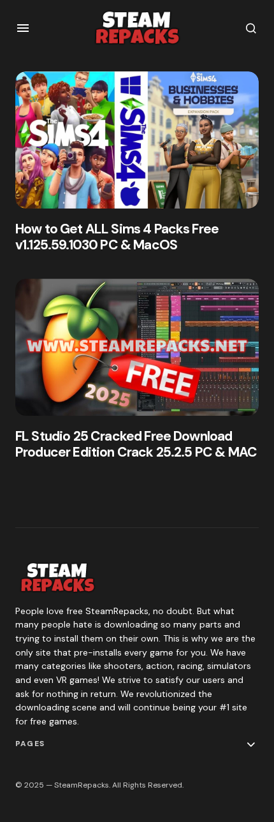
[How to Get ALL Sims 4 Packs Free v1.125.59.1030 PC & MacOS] (137, 140)
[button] (23, 28)
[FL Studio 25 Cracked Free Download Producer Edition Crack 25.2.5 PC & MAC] (137, 347)
